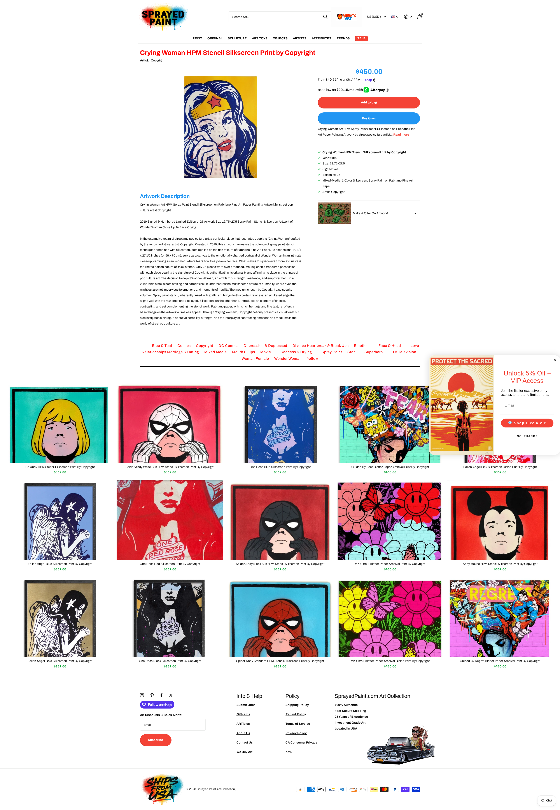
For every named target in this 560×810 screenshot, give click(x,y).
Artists (299, 38)
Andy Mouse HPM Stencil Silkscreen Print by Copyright (500, 564)
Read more (401, 134)
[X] (170, 695)
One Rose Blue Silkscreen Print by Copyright (280, 467)
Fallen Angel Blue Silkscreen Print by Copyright (60, 564)
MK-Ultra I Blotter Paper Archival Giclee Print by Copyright (390, 661)
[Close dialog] (555, 360)
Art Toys (260, 38)
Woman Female (256, 358)
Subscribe (156, 740)
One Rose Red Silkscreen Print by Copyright (170, 564)
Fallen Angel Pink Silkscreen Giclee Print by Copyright (500, 467)
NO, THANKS (527, 436)
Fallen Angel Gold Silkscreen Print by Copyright (60, 661)
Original (214, 38)
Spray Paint (332, 352)
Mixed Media (216, 352)
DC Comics (229, 345)
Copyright (157, 60)
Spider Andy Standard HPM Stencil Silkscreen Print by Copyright (280, 661)
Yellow (312, 358)
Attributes (321, 38)
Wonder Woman (288, 358)
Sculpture (237, 38)
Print (197, 38)
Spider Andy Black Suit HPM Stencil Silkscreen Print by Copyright (280, 564)
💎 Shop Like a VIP (527, 423)
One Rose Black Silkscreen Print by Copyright (170, 661)
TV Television (404, 352)
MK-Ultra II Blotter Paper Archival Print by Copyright (390, 564)
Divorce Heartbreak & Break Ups (321, 345)
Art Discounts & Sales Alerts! (161, 715)
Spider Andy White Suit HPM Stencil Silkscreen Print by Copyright (170, 467)
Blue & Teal (162, 345)
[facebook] (161, 695)
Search (325, 16)
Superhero (374, 352)
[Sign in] (408, 17)
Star (351, 352)
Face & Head (390, 345)
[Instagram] (142, 695)
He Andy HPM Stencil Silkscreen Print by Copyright (60, 467)
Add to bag (369, 102)
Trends (343, 38)
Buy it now (369, 118)
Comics (184, 345)
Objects (280, 38)
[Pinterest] (152, 695)
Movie (266, 352)
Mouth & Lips (244, 352)
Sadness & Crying (297, 352)
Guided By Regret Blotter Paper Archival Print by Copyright (500, 661)
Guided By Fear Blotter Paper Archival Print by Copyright (390, 467)
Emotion (362, 345)
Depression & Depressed (266, 345)
